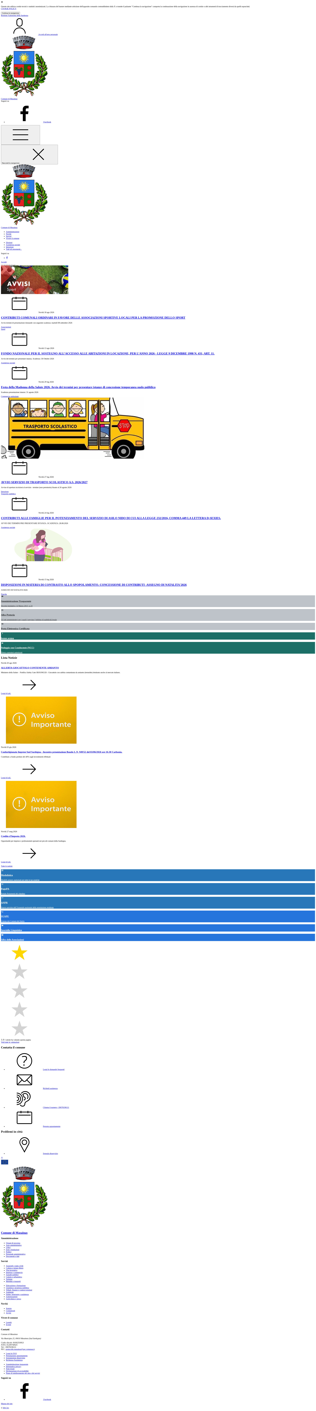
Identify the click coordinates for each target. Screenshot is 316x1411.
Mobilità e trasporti (13, 1281)
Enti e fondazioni (12, 1250)
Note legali (10, 1369)
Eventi (8, 1325)
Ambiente (10, 1292)
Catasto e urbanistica (14, 1277)
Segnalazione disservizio (15, 1358)
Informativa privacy (13, 1367)
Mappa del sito (6, 1404)
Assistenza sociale (13, 245)
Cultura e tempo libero (14, 1268)
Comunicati (10, 1311)
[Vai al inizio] (2, 1158)
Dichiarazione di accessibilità (17, 1371)
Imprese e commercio (14, 1272)
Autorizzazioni (11, 1297)
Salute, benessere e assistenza (17, 1294)
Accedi (4, 262)
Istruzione (10, 247)
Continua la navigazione (10, 13)
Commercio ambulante (10, 396)
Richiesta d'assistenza (14, 1360)
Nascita (4, 594)
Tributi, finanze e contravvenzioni (19, 1290)
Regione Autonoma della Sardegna (14, 15)
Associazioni (6, 327)
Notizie (9, 1308)
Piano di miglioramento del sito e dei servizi (23, 1373)
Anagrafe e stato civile (14, 1266)
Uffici (8, 1247)
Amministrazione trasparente (17, 1364)
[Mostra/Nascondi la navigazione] (20, 135)
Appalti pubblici (12, 1275)
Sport (3, 329)
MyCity (6, 1408)
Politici (8, 1252)
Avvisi (8, 1313)
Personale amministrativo (15, 1254)
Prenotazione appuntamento (17, 1356)
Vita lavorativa (11, 1270)
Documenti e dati (12, 1256)
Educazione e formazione (16, 1286)
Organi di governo (13, 1243)
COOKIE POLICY (8, 9)
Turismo (9, 1279)
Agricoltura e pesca (13, 1299)
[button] (12, 232)
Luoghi (9, 1322)
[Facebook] (7, 258)
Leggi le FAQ (11, 1353)
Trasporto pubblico (8, 494)
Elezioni (9, 243)
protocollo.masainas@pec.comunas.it (20, 1349)
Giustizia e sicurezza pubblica (17, 1288)
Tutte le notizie (6, 866)
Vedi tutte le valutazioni (10, 1042)
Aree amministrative (14, 1245)
